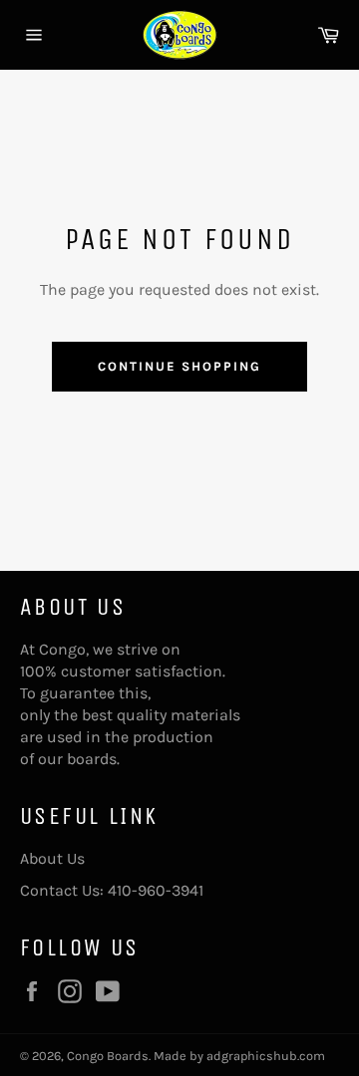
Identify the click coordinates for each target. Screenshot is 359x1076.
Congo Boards (108, 1055)
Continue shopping (179, 366)
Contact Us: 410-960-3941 (111, 890)
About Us (52, 858)
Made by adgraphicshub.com (239, 1055)
